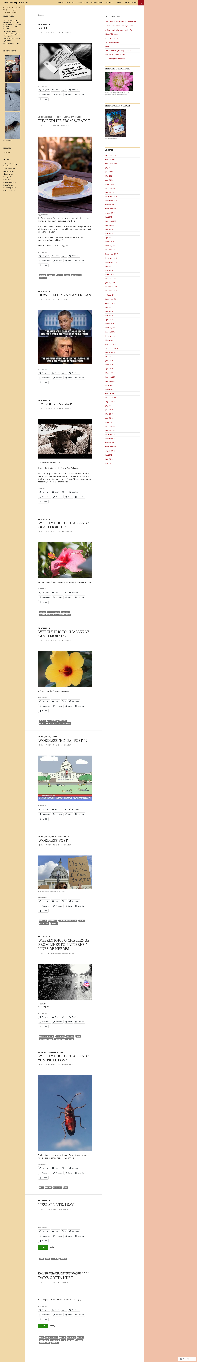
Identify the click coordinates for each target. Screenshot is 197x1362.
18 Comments (65, 408)
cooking (51, 275)
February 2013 (110, 426)
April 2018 (109, 237)
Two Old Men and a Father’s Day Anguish (120, 22)
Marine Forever (8, 185)
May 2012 (109, 463)
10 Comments (64, 299)
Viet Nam (70, 1036)
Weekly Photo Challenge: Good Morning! (64, 525)
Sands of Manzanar (112, 42)
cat (41, 1259)
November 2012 (111, 438)
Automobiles (43, 1052)
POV (65, 1187)
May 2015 (109, 315)
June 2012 (109, 459)
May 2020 (109, 176)
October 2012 (110, 443)
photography (54, 612)
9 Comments (67, 532)
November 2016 (111, 262)
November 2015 (111, 291)
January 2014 (110, 381)
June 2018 (109, 229)
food (67, 275)
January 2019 (110, 225)
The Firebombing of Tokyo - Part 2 (118, 50)
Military (85, 1272)
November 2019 (111, 200)
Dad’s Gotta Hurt (55, 1277)
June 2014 (109, 360)
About (119, 3)
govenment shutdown (68, 920)
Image (42, 32)
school (71, 1340)
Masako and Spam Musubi (15, 2)
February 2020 (110, 188)
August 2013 (110, 402)
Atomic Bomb (48, 1272)
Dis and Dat (110, 3)
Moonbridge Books (9, 188)
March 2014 (109, 373)
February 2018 (110, 246)
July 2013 (108, 406)
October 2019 (110, 205)
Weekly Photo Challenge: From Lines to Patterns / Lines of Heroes (64, 944)
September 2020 (111, 164)
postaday (65, 612)
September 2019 (111, 209)
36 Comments (64, 125)
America (41, 117)
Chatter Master (8, 174)
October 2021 (110, 159)
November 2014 (111, 340)
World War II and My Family (66, 3)
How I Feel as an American (64, 295)
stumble (55, 1343)
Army (40, 1272)
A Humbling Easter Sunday (115, 59)
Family (47, 737)
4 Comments (67, 745)
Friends (63, 1272)
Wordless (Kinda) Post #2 (63, 740)
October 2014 (110, 344)
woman (55, 1259)
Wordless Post (53, 840)
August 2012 (110, 451)
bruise (62, 1337)
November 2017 (111, 250)
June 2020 (109, 172)
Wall (78, 1036)
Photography (83, 3)
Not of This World (9, 190)
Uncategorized (44, 24)
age (41, 1337)
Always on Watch (8, 171)
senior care (44, 1343)
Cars (51, 1052)
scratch (43, 278)
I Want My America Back (11, 43)
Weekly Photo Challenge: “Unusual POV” (64, 1058)
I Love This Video (111, 34)
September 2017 (111, 254)
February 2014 (110, 377)
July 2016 (108, 266)
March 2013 (109, 422)
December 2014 (111, 336)
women (63, 1259)
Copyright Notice (130, 3)
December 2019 (111, 196)
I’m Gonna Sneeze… (57, 404)
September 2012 (111, 447)
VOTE (43, 28)
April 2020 (109, 180)
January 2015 (110, 332)
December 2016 (111, 258)
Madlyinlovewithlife (9, 182)
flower (42, 612)
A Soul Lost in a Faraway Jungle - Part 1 (119, 26)
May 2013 (109, 414)
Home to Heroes (111, 38)
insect (48, 1187)
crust (60, 275)
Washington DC (46, 1039)
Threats (54, 923)
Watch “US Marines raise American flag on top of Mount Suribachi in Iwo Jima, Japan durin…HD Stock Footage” (12, 24)
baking (42, 275)
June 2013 (109, 410)
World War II (61, 1274)
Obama (82, 920)
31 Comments (65, 1209)
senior (79, 1340)
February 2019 (110, 221)
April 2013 (109, 418)
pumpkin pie (76, 275)
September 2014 (111, 348)
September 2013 (111, 397)
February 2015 (110, 328)
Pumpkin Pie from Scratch (64, 121)
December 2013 (111, 385)
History (54, 737)
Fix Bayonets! (7, 177)
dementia (71, 1337)
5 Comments (67, 32)
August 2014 (110, 352)
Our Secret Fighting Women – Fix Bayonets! (12, 35)
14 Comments (68, 1065)
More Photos (7, 141)
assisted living (51, 1337)
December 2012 (111, 434)
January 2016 (110, 283)
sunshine (62, 721)
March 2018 (109, 241)
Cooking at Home (97, 3)
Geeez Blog (7, 180)
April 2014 (109, 369)
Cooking (48, 117)
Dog (47, 1259)
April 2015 (109, 319)
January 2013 (110, 430)
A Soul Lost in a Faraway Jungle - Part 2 (119, 30)
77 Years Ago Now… (9, 31)
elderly (81, 1337)
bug (41, 1187)
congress (52, 920)
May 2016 (109, 270)
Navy (40, 1274)
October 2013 (110, 393)
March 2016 (109, 274)
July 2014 (108, 356)
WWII (79, 1274)
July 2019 (108, 217)
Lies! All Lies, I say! (56, 1204)
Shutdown (44, 923)
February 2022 (110, 155)
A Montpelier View (9, 169)
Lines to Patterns (46, 1036)
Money (53, 837)
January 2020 (110, 192)
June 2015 (109, 311)
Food (55, 117)
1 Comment (67, 640)
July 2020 (108, 168)
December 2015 (111, 287)
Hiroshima (70, 1272)
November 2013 (111, 389)
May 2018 (109, 233)
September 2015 (111, 299)
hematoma (44, 1340)
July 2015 (108, 307)
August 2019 (110, 213)
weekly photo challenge (64, 1039)
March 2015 (109, 324)
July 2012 (108, 455)
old (63, 1340)
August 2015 (110, 303)
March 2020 (109, 184)
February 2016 (110, 278)
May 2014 (109, 365)
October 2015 (110, 295)
